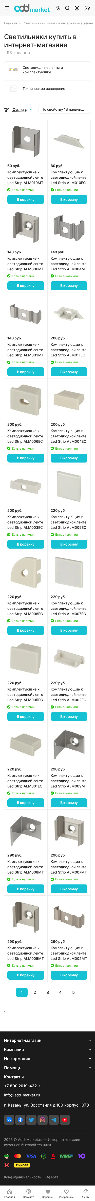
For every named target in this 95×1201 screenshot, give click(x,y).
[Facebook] (20, 1120)
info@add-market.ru (22, 1095)
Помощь (12, 1067)
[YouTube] (65, 1120)
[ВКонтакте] (9, 1120)
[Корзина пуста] (87, 7)
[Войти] (77, 7)
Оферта (52, 1177)
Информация (17, 1058)
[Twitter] (31, 1120)
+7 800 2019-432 (20, 1086)
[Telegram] (54, 1120)
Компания (14, 1049)
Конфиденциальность (22, 1177)
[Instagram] (42, 1120)
